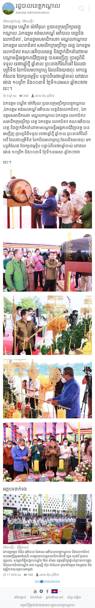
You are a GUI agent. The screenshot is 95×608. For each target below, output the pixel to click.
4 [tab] (44, 582)
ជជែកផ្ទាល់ (20, 597)
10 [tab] (59, 582)
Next (86, 536)
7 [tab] (52, 582)
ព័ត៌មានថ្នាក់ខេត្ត (11, 21)
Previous (9, 536)
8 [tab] (54, 582)
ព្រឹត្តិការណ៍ (23, 547)
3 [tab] (41, 581)
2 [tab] (38, 582)
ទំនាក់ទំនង (36, 597)
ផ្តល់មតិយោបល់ (54, 597)
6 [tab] (49, 582)
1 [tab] (36, 582)
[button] (89, 9)
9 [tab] (56, 582)
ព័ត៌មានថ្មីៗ (28, 21)
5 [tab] (47, 582)
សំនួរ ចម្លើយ (74, 597)
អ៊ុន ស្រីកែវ (48, 96)
